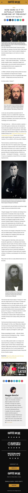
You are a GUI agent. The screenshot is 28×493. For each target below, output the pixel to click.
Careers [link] (19, 476)
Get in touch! (9, 422)
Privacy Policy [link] (14, 476)
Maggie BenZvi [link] (18, 16)
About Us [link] (9, 476)
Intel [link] (14, 7)
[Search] (26, 2)
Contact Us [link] (14, 468)
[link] (14, 2)
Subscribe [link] (14, 485)
